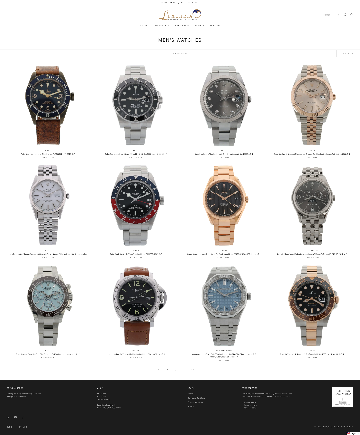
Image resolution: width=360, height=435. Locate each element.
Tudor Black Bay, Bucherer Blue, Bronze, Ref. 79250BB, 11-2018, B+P (48, 154)
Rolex (136, 150)
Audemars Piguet (224, 350)
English (326, 15)
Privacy (191, 406)
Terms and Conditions (196, 398)
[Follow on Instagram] (8, 417)
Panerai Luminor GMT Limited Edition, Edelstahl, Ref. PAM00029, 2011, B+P (136, 354)
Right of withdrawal (195, 402)
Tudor (48, 150)
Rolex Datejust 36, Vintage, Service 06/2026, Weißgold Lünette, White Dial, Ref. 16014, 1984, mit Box (47, 254)
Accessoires (162, 25)
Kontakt (199, 25)
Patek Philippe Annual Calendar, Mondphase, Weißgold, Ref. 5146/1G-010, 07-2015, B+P (312, 254)
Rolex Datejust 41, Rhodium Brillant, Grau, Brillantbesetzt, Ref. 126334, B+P (224, 154)
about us (215, 25)
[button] (353, 433)
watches (144, 25)
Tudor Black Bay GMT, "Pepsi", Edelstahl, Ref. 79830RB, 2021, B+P (136, 254)
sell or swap (182, 25)
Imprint (190, 394)
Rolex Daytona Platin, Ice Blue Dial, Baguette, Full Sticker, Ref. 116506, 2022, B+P (48, 354)
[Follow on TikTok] (22, 417)
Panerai (136, 350)
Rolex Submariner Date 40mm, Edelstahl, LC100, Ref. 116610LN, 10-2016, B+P (136, 154)
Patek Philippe (312, 250)
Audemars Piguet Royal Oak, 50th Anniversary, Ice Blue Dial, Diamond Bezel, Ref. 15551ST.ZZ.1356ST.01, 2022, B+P (224, 355)
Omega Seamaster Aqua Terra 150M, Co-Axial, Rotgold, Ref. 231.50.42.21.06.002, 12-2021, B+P (224, 254)
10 (193, 370)
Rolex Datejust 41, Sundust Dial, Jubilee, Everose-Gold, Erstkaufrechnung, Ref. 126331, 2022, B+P (312, 154)
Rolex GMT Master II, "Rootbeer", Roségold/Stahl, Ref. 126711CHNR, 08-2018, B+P (312, 354)
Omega (224, 250)
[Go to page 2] (201, 370)
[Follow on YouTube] (15, 417)
